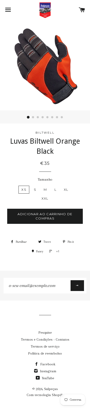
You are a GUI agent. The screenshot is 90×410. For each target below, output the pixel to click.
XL (66, 189)
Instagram (47, 371)
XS (23, 189)
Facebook (47, 364)
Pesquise (45, 332)
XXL (45, 198)
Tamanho (45, 179)
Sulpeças (51, 389)
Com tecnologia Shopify (45, 395)
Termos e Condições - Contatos (45, 339)
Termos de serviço (45, 346)
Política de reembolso (45, 353)
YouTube (47, 378)
